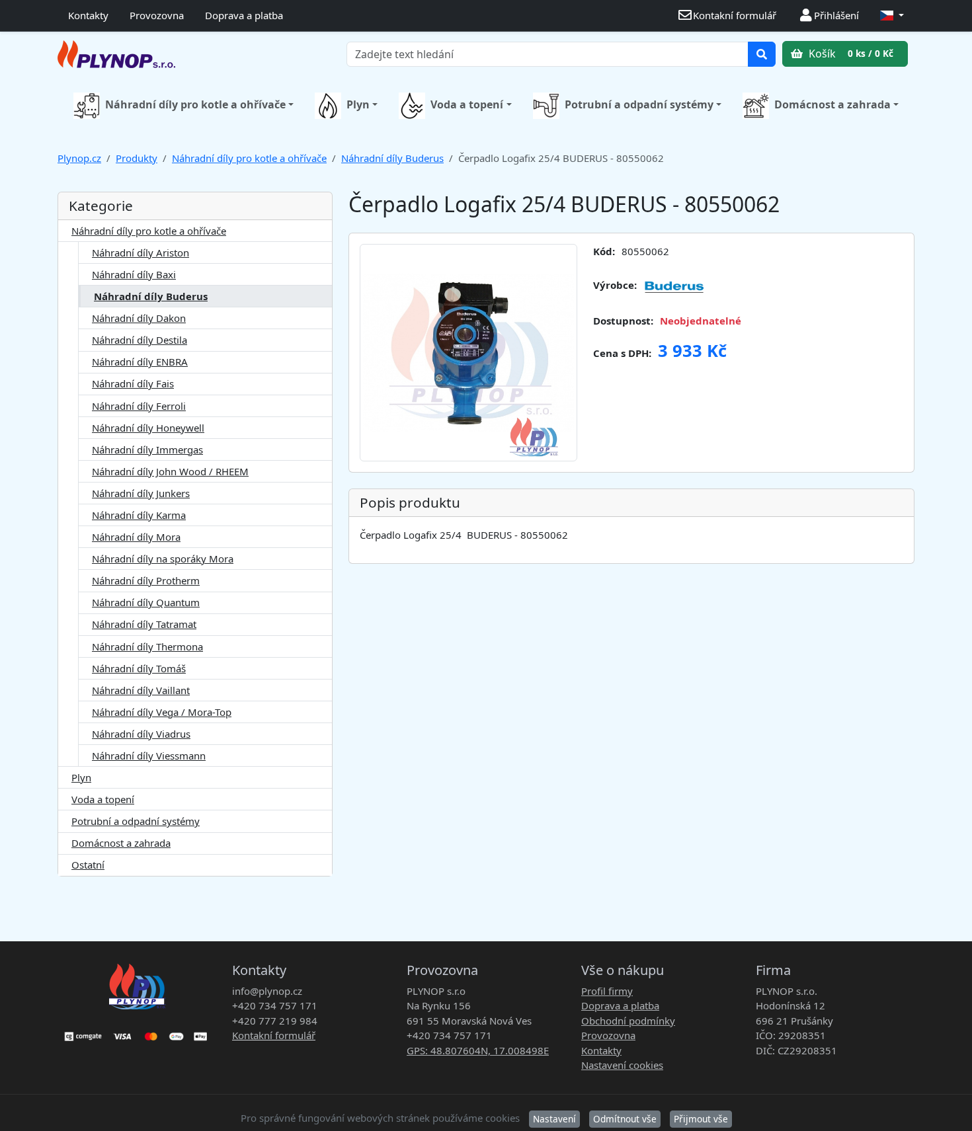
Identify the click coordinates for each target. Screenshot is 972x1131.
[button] (892, 15)
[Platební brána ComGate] (137, 1031)
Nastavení (554, 1118)
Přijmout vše (701, 1118)
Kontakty (88, 15)
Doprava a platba (244, 15)
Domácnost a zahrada (832, 104)
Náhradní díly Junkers (141, 493)
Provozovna (157, 15)
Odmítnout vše (625, 1118)
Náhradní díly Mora (136, 536)
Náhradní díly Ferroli (139, 405)
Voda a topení (466, 104)
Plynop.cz (79, 158)
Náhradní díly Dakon (139, 318)
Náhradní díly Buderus (392, 158)
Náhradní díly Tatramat (144, 624)
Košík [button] (849, 53)
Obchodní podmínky (628, 1020)
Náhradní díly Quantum (146, 602)
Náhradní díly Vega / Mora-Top (161, 712)
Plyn (358, 104)
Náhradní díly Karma (139, 515)
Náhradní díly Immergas (147, 449)
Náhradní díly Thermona (147, 646)
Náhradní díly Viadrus (141, 733)
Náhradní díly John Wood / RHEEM (170, 471)
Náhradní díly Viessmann (149, 755)
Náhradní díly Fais (133, 383)
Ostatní (87, 864)
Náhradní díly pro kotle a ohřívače (195, 104)
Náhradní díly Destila (139, 339)
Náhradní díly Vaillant (141, 690)
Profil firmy (607, 990)
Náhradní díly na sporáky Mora (162, 558)
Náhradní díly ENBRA (140, 361)
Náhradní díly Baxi (134, 274)
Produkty (136, 158)
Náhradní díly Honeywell (148, 427)
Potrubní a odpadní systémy (639, 104)
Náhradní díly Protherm (146, 580)
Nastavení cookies (622, 1065)
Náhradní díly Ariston (140, 252)
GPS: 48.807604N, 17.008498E (478, 1050)
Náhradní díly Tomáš (139, 668)
